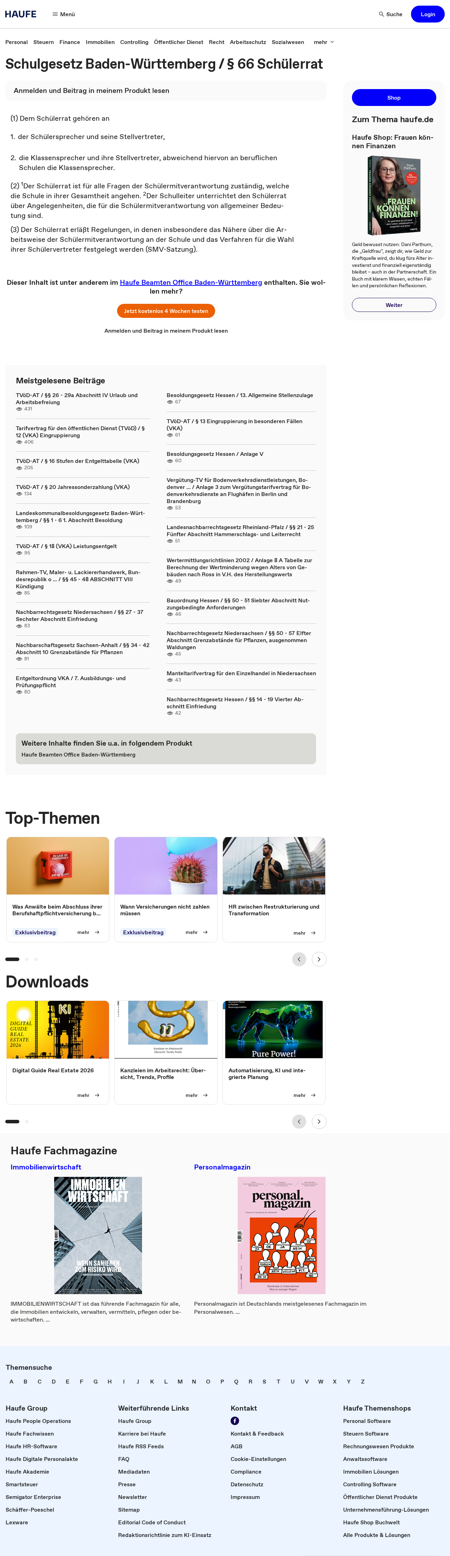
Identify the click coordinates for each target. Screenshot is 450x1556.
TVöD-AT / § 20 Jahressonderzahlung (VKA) (73, 486)
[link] (16, 42)
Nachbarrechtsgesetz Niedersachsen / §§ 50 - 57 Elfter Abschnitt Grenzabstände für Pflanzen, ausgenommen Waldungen (239, 640)
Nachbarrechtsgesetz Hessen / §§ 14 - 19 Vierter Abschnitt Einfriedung (235, 703)
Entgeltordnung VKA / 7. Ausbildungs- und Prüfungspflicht (71, 682)
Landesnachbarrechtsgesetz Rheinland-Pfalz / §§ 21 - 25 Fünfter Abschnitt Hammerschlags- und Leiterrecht (240, 530)
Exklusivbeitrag (35, 932)
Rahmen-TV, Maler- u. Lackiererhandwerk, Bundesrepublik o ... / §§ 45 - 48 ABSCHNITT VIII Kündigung (78, 579)
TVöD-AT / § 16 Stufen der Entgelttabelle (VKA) (77, 460)
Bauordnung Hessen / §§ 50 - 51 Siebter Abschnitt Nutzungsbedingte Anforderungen (238, 604)
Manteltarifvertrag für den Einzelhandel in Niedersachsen (241, 673)
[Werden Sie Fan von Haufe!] (235, 1421)
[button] (428, 14)
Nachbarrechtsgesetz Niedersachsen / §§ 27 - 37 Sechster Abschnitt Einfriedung (79, 615)
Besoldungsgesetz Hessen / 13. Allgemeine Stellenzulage (240, 395)
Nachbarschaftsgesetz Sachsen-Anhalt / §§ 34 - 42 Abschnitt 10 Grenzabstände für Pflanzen (82, 648)
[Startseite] (22, 14)
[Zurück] (299, 959)
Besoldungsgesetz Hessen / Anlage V (215, 453)
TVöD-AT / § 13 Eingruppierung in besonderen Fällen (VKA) (234, 425)
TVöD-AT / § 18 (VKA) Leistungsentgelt (66, 546)
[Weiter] (319, 959)
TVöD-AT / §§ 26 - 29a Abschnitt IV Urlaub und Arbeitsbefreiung (77, 398)
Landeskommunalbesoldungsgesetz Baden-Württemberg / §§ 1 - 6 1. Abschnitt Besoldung (80, 516)
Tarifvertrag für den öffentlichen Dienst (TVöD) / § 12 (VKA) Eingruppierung (80, 432)
